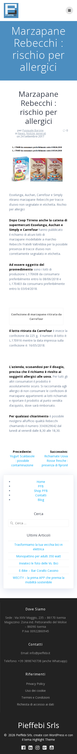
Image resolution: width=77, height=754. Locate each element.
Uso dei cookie (35, 691)
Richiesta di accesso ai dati (35, 704)
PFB (41, 486)
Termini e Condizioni (35, 697)
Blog (41, 500)
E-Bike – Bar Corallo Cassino (38, 571)
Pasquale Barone (33, 130)
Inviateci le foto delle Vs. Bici (38, 563)
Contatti (40, 495)
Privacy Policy (35, 684)
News (21, 133)
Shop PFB (41, 491)
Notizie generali (36, 133)
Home (41, 482)
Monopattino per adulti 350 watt (38, 556)
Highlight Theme (43, 739)
